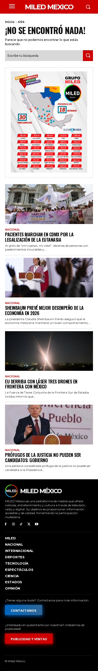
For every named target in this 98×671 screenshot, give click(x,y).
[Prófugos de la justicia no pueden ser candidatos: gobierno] (49, 424)
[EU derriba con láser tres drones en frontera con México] (49, 351)
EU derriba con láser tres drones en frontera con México (41, 384)
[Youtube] (36, 524)
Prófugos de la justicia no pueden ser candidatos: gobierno (43, 457)
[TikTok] (21, 524)
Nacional (12, 229)
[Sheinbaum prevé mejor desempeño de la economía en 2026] (49, 278)
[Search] (88, 55)
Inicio (10, 22)
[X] (28, 524)
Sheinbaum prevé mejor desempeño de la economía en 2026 (44, 310)
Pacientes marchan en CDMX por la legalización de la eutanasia (39, 237)
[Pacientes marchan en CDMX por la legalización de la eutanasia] (49, 204)
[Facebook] (5, 524)
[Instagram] (13, 524)
